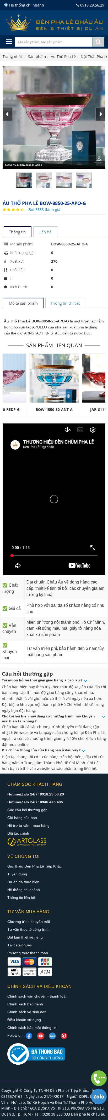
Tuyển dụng (17, 874)
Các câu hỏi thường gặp (27, 810)
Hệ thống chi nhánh (23, 890)
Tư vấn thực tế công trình (28, 929)
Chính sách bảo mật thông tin (31, 1027)
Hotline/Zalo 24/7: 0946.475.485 (35, 802)
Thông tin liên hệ (21, 897)
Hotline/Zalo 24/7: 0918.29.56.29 (35, 794)
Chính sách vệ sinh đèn (26, 1012)
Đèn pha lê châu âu (88, 1114)
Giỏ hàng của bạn (22, 818)
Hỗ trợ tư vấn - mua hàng (28, 825)
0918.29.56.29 (91, 5)
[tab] (17, 232)
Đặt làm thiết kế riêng (25, 937)
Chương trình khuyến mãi (28, 921)
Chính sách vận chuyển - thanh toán (37, 996)
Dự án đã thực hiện (23, 882)
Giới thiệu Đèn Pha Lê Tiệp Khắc (34, 866)
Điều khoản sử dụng (24, 1020)
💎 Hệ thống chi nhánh (24, 5)
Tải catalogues (19, 945)
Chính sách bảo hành (25, 1004)
